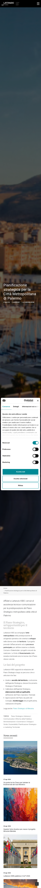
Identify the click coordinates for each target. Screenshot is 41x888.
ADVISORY (17, 302)
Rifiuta (20, 485)
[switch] (36, 449)
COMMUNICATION (29, 302)
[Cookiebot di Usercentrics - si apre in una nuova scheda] (25, 400)
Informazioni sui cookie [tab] (30, 406)
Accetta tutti (20, 472)
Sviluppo (30, 722)
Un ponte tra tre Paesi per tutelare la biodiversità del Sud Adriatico (16, 784)
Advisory (27, 716)
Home (5, 588)
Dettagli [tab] (16, 406)
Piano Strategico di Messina (23, 709)
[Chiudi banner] (38, 400)
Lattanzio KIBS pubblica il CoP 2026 (16, 876)
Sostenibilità (13, 724)
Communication (9, 719)
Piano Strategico (17, 716)
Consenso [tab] (6, 406)
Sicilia (5, 724)
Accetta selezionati (20, 479)
